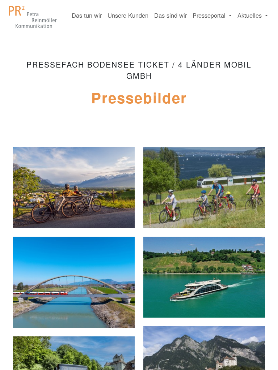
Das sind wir (170, 15)
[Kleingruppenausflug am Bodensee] (204, 191)
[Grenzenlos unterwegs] (74, 285)
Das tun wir (87, 15)
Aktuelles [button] (250, 15)
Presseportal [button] (210, 15)
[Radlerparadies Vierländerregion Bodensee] (74, 191)
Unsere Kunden (128, 15)
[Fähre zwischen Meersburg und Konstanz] (204, 280)
